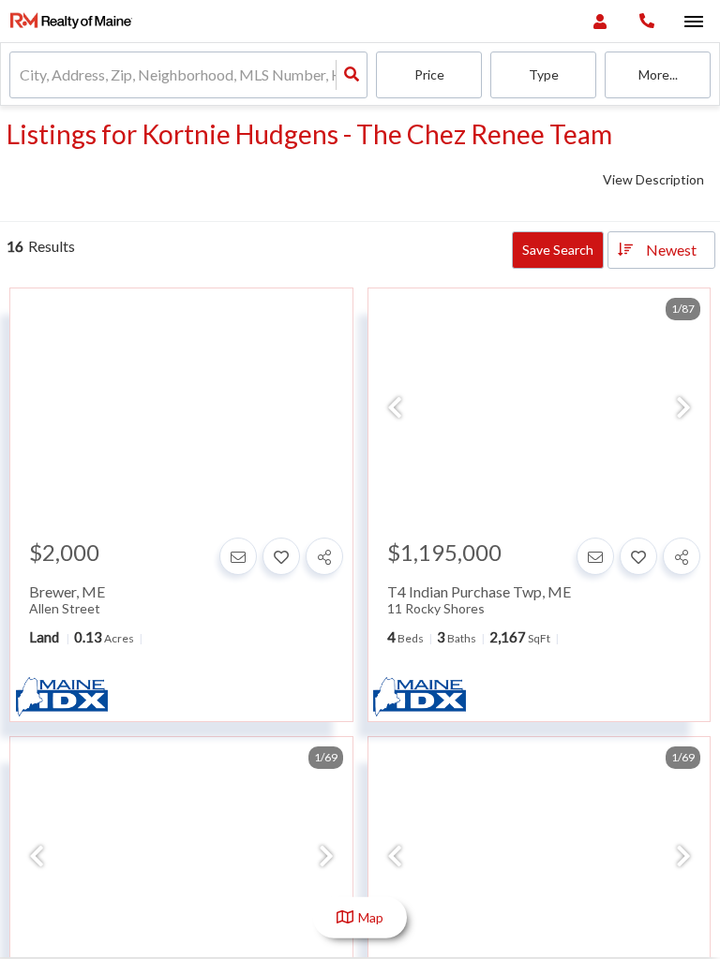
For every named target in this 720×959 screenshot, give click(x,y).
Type (544, 74)
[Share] (324, 556)
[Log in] (599, 21)
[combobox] (21, 75)
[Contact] (238, 556)
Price (429, 74)
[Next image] (683, 408)
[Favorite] (281, 556)
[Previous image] (394, 408)
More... (658, 74)
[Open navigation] (693, 22)
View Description (653, 179)
